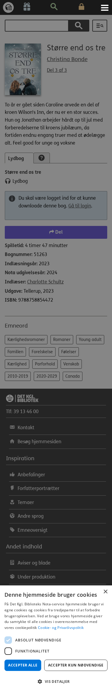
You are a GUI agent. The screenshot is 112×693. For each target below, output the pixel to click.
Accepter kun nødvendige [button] (76, 665)
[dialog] (56, 639)
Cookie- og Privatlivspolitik (61, 627)
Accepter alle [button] (22, 665)
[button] (56, 681)
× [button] (105, 592)
